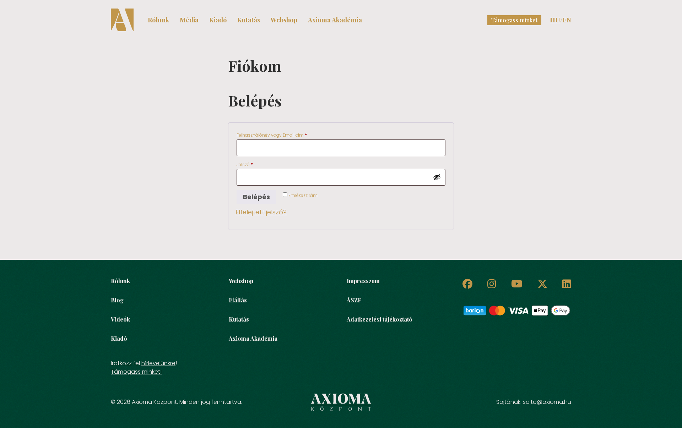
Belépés (256, 196)
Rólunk (158, 20)
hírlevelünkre (158, 363)
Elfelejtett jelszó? (261, 212)
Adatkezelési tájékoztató (379, 319)
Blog (117, 300)
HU (555, 20)
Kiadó (218, 20)
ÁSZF (354, 300)
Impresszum (363, 281)
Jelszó (253, 164)
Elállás (238, 300)
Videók (120, 319)
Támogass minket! (136, 372)
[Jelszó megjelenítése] (437, 177)
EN (567, 20)
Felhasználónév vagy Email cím (280, 135)
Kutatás (248, 20)
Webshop (284, 20)
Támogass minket (514, 20)
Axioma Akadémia (335, 20)
